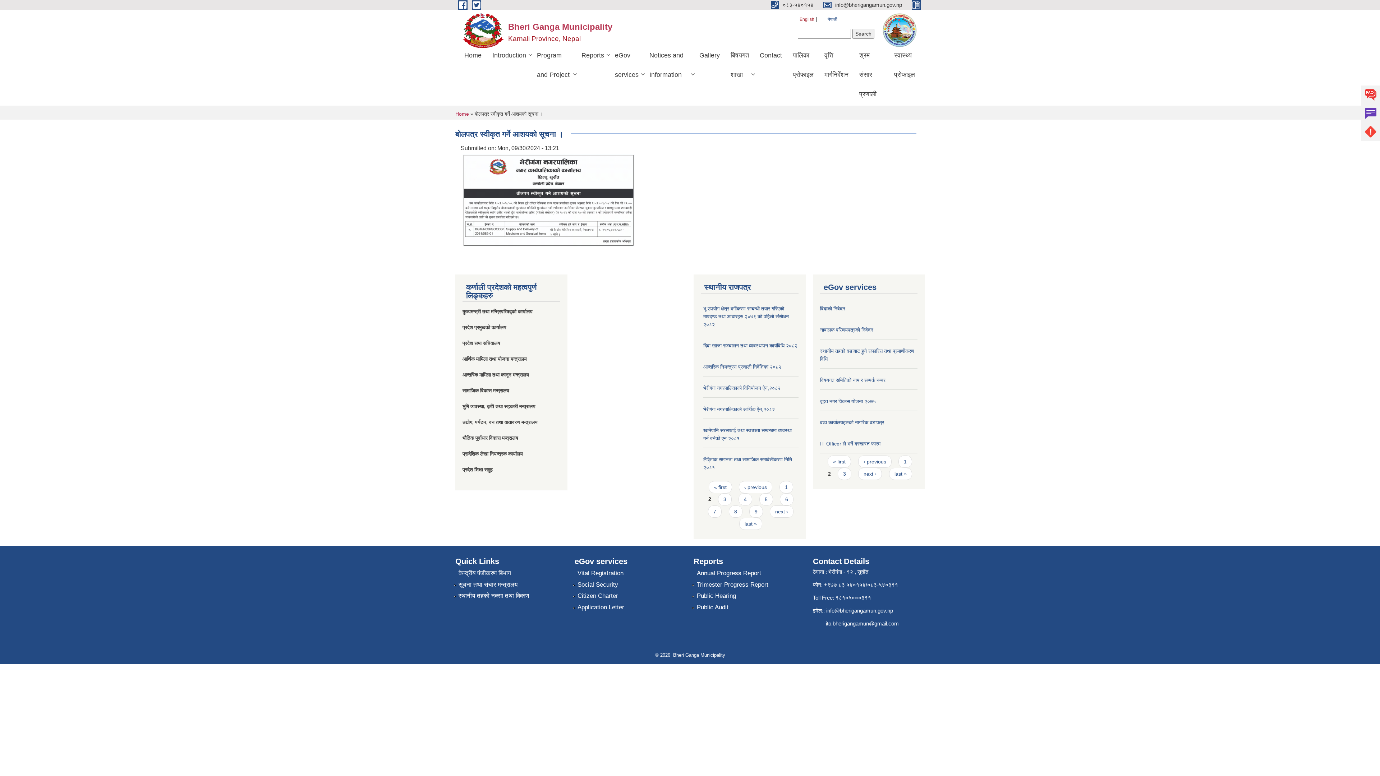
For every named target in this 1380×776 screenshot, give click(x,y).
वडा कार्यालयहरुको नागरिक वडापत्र (852, 422)
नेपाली (832, 19)
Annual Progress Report (729, 573)
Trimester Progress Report (732, 584)
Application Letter (601, 607)
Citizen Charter (598, 595)
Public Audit (712, 607)
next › (781, 511)
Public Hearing (716, 595)
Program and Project (553, 65)
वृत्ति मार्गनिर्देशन (836, 65)
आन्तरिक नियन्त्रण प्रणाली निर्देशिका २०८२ (742, 367)
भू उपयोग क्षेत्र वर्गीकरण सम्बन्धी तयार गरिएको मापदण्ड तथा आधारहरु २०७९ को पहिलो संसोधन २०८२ (746, 316)
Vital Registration (601, 573)
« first (720, 487)
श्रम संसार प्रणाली (868, 75)
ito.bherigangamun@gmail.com (862, 623)
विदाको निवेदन (832, 308)
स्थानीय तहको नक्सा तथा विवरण (494, 595)
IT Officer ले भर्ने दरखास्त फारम (850, 444)
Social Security (598, 584)
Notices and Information (666, 65)
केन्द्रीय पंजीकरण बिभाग (485, 573)
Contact (771, 55)
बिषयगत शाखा (740, 65)
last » (751, 524)
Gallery (709, 55)
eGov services (627, 65)
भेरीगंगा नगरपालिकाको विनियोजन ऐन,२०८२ (742, 388)
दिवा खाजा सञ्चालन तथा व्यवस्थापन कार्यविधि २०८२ (750, 345)
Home (473, 55)
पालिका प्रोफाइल (803, 65)
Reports (592, 55)
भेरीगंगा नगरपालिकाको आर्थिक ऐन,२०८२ (739, 409)
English (807, 19)
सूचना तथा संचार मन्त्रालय (488, 584)
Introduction (509, 55)
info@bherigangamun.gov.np (859, 611)
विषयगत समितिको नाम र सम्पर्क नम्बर (853, 380)
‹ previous (755, 487)
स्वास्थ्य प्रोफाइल (904, 65)
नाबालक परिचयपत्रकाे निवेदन (846, 330)
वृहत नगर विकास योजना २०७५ (848, 401)
